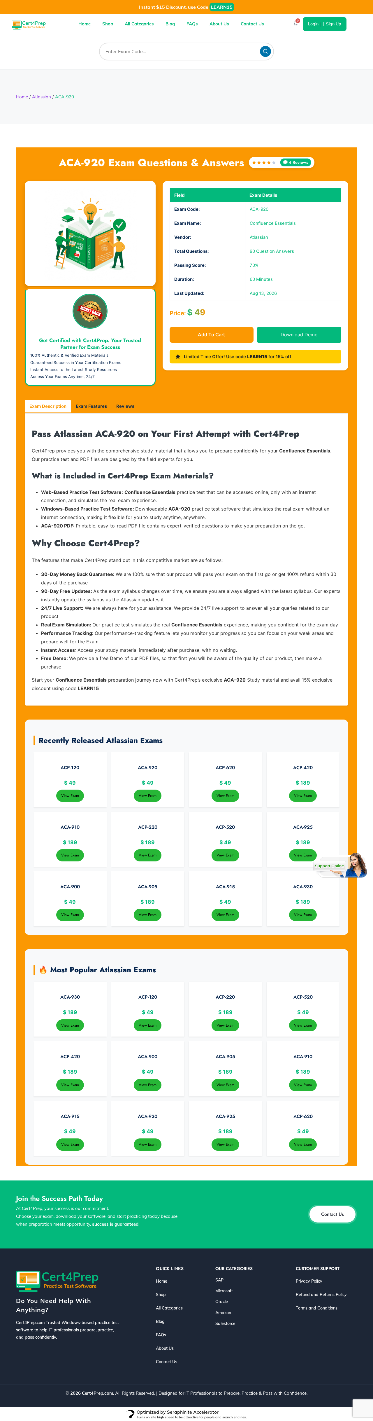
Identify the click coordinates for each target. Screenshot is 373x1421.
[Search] (265, 51)
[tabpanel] (186, 560)
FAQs (192, 24)
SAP (219, 1280)
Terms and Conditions (316, 1308)
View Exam (70, 795)
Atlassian (41, 97)
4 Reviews (298, 162)
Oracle (221, 1301)
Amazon (223, 1312)
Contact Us (252, 24)
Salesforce (225, 1323)
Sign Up (333, 24)
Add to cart (211, 334)
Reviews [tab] (125, 406)
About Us (219, 24)
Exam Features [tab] (91, 406)
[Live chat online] (340, 865)
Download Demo (299, 334)
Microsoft (224, 1290)
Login (313, 24)
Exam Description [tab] (47, 406)
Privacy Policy (309, 1281)
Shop (107, 24)
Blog (170, 24)
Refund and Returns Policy (321, 1294)
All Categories (139, 24)
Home (84, 24)
